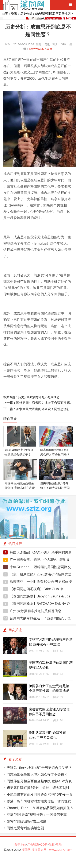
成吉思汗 (36, 397)
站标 (52, 844)
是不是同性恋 (51, 397)
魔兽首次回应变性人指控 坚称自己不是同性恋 (49, 711)
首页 (5, 14)
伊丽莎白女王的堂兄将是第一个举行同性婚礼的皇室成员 (51, 688)
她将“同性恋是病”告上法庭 (26, 821)
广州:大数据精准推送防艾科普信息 (33, 611)
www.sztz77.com (60, 850)
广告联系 (33, 844)
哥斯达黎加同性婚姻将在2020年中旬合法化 (47, 735)
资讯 (14, 14)
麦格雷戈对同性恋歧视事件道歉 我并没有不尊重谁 (51, 641)
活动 (59, 844)
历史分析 (24, 397)
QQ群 (44, 844)
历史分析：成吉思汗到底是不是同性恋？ (46, 14)
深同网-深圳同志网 (34, 850)
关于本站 (20, 844)
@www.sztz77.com (40, 49)
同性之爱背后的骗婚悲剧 (25, 828)
